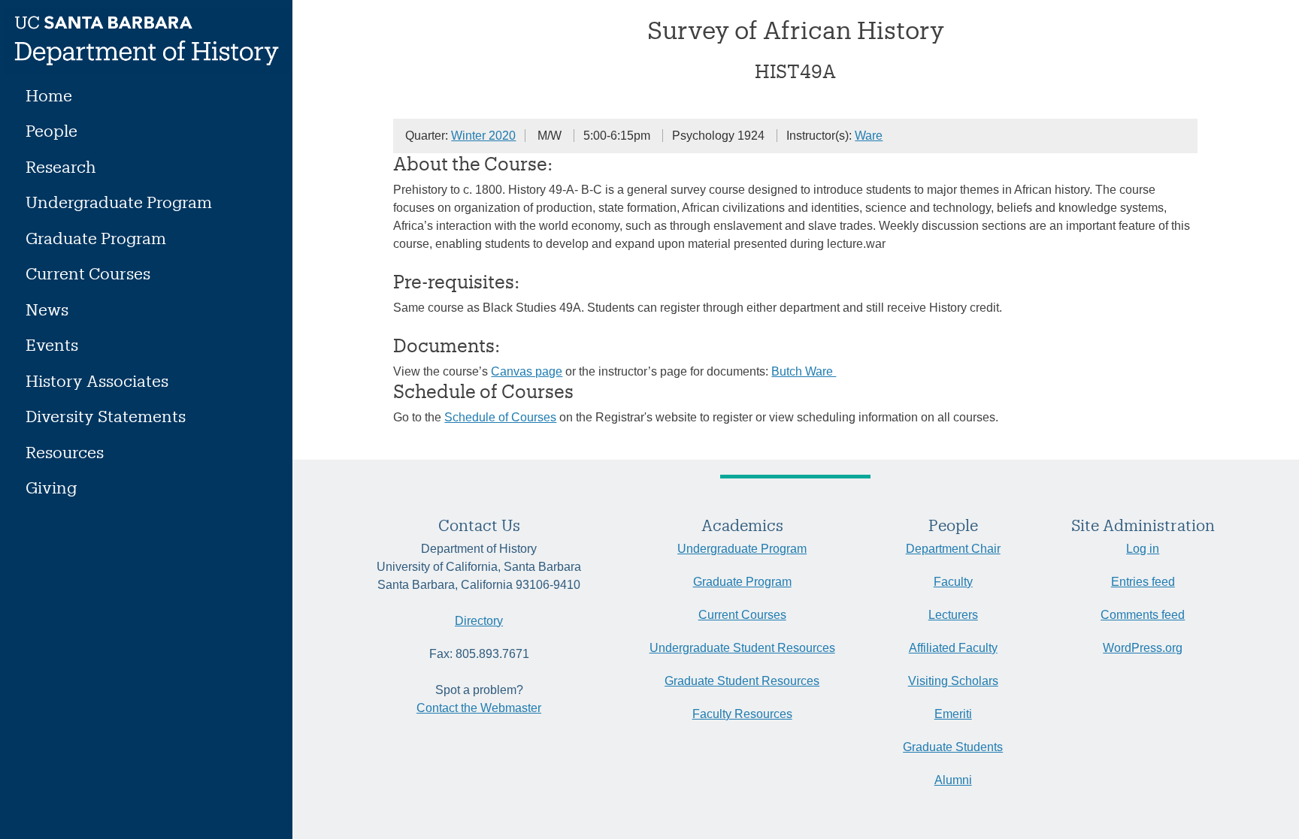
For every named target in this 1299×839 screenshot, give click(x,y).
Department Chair (953, 548)
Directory (479, 620)
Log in (1142, 548)
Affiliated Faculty (953, 647)
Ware (869, 135)
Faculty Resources (742, 714)
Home (49, 95)
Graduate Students (953, 747)
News (47, 309)
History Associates (97, 380)
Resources (65, 451)
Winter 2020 (483, 135)
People (51, 130)
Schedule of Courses (500, 417)
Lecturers (953, 614)
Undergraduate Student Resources (742, 647)
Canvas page (526, 371)
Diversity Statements (106, 415)
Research (61, 166)
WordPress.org (1142, 647)
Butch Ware (803, 371)
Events (52, 344)
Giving (51, 487)
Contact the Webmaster (478, 708)
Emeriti (953, 714)
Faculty (953, 581)
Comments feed (1143, 614)
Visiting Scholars (953, 681)
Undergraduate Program (119, 201)
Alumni (953, 780)
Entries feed (1143, 581)
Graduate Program (96, 237)
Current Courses (88, 273)
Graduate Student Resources (742, 681)
